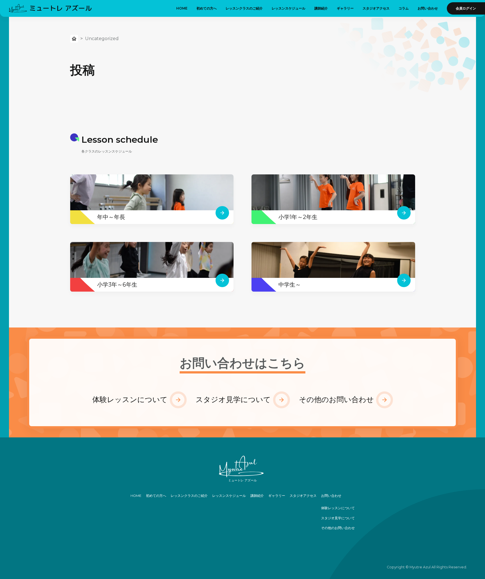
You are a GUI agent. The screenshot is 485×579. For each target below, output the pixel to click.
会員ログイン (466, 8)
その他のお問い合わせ (336, 399)
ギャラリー (345, 8)
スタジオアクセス (376, 8)
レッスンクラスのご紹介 (244, 8)
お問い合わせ (428, 8)
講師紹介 (321, 8)
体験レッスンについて (130, 399)
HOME (181, 8)
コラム (404, 8)
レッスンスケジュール (288, 8)
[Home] (74, 40)
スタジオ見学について (233, 399)
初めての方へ (206, 8)
